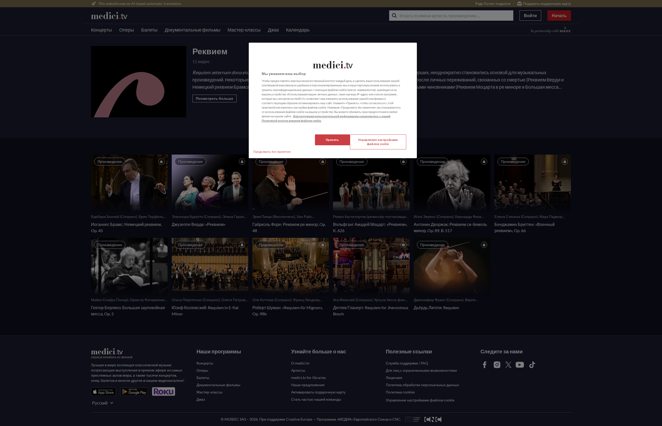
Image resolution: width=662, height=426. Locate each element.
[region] (333, 100)
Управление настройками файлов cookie (378, 142)
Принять (332, 139)
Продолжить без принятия (271, 151)
